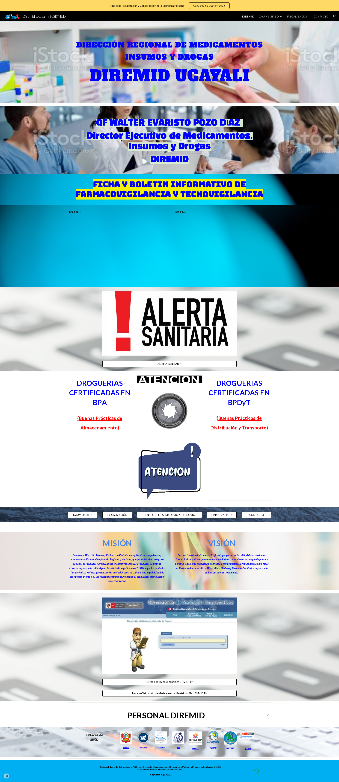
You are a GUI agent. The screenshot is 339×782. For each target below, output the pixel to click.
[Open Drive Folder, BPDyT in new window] (264, 438)
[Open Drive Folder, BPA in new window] (125, 438)
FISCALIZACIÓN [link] (297, 16)
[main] (169, 49)
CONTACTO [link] (320, 16)
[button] (335, 16)
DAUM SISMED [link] (269, 16)
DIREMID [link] (248, 16)
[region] (169, 5)
